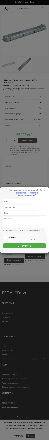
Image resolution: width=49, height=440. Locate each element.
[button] (47, 189)
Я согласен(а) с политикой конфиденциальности (24, 231)
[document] (24, 220)
